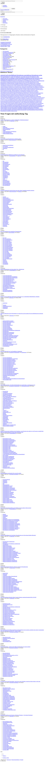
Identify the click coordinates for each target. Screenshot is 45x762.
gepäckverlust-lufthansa (7, 577)
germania (4, 305)
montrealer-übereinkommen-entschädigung (31, 107)
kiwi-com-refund (6, 252)
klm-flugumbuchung (6, 184)
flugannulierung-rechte (7, 438)
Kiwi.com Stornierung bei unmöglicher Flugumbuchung (10, 231)
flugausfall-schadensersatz (7, 291)
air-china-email (5, 742)
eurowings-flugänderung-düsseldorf (9, 360)
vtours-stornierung (6, 216)
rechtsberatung (5, 421)
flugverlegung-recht (6, 617)
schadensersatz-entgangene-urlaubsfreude (23, 87)
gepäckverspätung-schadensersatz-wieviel (22, 97)
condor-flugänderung (25, 102)
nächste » (4, 755)
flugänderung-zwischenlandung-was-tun (10, 521)
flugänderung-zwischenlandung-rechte (10, 522)
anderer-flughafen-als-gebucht (8, 128)
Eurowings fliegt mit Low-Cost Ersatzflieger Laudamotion (11, 351)
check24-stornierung (6, 198)
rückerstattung (5, 262)
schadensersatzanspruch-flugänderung (15, 80)
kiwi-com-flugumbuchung (7, 248)
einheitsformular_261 (7, 412)
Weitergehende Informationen (8, 65)
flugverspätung (36, 79)
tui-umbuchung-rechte (7, 695)
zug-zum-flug (5, 146)
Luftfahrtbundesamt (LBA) (5, 43)
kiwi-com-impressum (7, 256)
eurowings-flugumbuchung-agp (8, 371)
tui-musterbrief (5, 707)
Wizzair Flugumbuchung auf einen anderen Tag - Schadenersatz (12, 269)
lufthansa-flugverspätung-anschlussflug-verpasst (12, 553)
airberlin (4, 514)
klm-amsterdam (5, 162)
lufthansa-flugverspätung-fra (8, 549)
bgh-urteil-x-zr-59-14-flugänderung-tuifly (9, 98)
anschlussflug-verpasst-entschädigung (22, 96)
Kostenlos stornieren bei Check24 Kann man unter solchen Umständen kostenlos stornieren (17, 190)
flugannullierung (3, 110)
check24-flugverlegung (7, 212)
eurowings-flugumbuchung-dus (8, 372)
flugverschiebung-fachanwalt (8, 407)
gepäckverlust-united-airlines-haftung (10, 586)
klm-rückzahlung (6, 169)
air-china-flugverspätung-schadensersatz (10, 734)
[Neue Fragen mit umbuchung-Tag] (28, 114)
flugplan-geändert (6, 498)
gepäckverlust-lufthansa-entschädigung (10, 579)
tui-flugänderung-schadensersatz (9, 697)
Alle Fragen (5, 18)
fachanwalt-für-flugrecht (12, 92)
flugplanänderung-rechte (7, 486)
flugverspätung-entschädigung (6, 104)
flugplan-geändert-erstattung (8, 501)
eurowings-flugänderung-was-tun (19, 104)
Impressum (9, 759)
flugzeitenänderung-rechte (7, 76)
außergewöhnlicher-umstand (8, 320)
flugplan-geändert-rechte (7, 499)
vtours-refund (5, 220)
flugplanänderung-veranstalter (8, 492)
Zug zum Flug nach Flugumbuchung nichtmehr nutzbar (10, 138)
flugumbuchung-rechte (7, 338)
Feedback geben (6, 757)
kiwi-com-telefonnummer (7, 258)
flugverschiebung (4, 102)
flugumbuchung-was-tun (32, 108)
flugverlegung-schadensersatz (28, 85)
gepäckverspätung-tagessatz (20, 103)
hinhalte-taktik (5, 418)
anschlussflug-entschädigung (22, 108)
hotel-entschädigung (4, 106)
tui (3, 149)
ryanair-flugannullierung (30, 109)
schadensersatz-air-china (7, 724)
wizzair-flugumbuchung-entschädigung (10, 276)
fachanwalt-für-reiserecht (6, 79)
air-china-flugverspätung (7, 731)
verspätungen (5, 392)
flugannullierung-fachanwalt (8, 459)
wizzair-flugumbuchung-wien (8, 278)
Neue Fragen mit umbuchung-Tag (6, 71)
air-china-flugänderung (7, 726)
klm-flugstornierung (6, 164)
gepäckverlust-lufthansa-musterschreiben (10, 584)
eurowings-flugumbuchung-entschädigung (10, 373)
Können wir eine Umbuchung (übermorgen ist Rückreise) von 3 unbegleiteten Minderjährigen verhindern (19, 296)
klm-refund (5, 167)
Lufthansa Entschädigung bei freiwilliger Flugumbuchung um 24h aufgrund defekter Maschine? (18, 535)
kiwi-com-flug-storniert (7, 243)
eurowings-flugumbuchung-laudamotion (10, 368)
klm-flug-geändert (6, 180)
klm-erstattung (5, 168)
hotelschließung (6, 221)
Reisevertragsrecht (6, 57)
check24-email (5, 206)
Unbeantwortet (5, 19)
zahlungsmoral (5, 416)
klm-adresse (5, 171)
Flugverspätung (6, 54)
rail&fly (4, 130)
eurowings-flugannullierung (8, 463)
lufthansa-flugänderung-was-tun (9, 559)
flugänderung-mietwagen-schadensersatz (10, 674)
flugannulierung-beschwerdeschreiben (10, 445)
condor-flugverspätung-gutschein (36, 92)
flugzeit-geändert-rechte (9, 109)
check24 (4, 196)
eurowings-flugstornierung (8, 325)
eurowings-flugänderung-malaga (9, 359)
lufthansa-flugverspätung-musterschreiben (10, 555)
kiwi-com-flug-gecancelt (7, 244)
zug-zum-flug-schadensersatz (8, 147)
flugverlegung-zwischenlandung (9, 529)
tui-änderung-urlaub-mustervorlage (9, 709)
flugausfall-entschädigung (7, 290)
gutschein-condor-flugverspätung (7, 103)
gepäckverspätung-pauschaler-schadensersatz (8, 108)
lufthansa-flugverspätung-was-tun (9, 547)
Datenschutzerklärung (15, 759)
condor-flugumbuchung (7, 132)
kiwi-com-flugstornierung (7, 239)
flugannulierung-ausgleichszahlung (9, 440)
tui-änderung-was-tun (7, 702)
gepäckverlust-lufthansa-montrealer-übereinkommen (12, 581)
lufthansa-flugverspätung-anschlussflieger (10, 552)
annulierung (5, 482)
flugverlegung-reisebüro (7, 619)
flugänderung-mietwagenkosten (8, 671)
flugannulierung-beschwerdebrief (9, 444)
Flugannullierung (6, 55)
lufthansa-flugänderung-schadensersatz (10, 561)
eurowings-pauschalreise (7, 328)
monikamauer (23, 352)
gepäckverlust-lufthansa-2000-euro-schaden (11, 582)
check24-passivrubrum (7, 209)
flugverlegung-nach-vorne (7, 615)
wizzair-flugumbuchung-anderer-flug (9, 281)
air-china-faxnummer (7, 743)
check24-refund (6, 203)
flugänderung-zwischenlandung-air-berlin (10, 526)
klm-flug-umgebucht (6, 183)
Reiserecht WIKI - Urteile (5, 46)
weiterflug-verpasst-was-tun (12, 110)
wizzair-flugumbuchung (7, 275)
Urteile (4, 68)
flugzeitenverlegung (17, 79)
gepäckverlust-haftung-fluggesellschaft (10, 576)
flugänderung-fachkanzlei (35, 96)
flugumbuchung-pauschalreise (8, 333)
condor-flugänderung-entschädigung (9, 131)
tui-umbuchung (5, 693)
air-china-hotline (6, 745)
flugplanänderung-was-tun (8, 485)
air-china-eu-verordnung (7, 738)
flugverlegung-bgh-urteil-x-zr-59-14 (9, 609)
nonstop (4, 517)
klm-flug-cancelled (6, 174)
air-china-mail (5, 744)
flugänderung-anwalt (4, 84)
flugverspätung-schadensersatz (8, 456)
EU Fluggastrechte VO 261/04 (6, 44)
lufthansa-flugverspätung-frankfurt (9, 551)
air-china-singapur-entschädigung (9, 729)
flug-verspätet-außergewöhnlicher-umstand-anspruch (32, 89)
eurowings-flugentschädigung (6, 97)
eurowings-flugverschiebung (13, 106)
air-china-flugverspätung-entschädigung (10, 732)
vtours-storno (5, 215)
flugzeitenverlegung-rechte (28, 94)
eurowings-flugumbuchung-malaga (9, 369)
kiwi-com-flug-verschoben (8, 250)
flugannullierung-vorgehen (16, 94)
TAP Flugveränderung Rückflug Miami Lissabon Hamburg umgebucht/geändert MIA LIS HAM (18, 597)
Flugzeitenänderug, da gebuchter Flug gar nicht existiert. (10, 473)
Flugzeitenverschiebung (7, 56)
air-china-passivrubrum (7, 741)
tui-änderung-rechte (6, 703)
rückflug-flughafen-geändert (8, 133)
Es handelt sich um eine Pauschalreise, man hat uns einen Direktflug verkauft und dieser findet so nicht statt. (20, 681)
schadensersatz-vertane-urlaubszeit (14, 85)
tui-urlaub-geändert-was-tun (8, 701)
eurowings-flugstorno (7, 324)
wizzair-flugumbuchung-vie (8, 280)
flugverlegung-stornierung (7, 618)
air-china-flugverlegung (7, 727)
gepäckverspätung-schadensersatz (7, 87)
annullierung (5, 177)
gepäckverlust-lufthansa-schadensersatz (10, 580)
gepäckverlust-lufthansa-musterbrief (9, 583)
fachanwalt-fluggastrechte (39, 105)
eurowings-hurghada (6, 327)
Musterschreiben (6, 64)
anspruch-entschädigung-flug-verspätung (31, 83)
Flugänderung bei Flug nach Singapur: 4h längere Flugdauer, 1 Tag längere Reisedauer (16, 715)
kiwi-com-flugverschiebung (8, 247)
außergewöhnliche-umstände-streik (9, 424)
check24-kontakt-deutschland (8, 208)
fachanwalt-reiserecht (17, 82)
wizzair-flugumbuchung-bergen (8, 279)
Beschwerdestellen (6, 67)
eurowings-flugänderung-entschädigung (35, 103)
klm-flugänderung (6, 182)
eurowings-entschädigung (7, 329)
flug (3, 483)
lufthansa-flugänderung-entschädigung (10, 560)
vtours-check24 (5, 219)
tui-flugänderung (6, 694)
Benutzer (4, 21)
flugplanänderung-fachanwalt (8, 494)
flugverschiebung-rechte (12, 78)
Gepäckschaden (6, 63)
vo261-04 (4, 410)
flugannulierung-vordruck (7, 443)
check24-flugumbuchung (7, 211)
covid (4, 178)
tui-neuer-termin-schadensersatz (8, 704)
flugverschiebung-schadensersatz (25, 98)
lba (3, 409)
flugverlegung (5, 223)
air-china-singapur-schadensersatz (9, 730)
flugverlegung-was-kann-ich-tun (38, 97)
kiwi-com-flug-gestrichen (7, 245)
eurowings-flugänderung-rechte (31, 95)
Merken (3, 2)
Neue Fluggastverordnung (7, 53)
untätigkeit (5, 423)
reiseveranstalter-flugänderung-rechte (30, 82)
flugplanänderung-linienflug (8, 493)
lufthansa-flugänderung (7, 545)
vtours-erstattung (6, 217)
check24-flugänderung (7, 210)
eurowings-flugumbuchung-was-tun (9, 341)
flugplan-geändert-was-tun (8, 500)
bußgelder (5, 414)
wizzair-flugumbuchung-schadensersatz (10, 277)
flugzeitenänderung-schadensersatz (34, 101)
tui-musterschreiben (6, 706)
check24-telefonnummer (7, 204)
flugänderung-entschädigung (24, 75)
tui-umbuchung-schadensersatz (8, 696)
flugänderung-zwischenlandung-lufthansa (10, 528)
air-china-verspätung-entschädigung (9, 736)
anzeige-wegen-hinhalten (7, 422)
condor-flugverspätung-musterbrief (34, 106)
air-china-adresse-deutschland (8, 747)
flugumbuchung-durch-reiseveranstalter (10, 336)
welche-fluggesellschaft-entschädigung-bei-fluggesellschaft (14, 378)
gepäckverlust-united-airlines (8, 585)
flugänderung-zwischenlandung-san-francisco (11, 527)
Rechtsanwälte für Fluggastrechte (9, 59)
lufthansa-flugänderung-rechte (8, 558)
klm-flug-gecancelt (6, 173)
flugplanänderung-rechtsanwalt (8, 496)
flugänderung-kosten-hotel (8, 676)
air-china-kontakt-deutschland (8, 748)
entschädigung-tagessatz (7, 394)
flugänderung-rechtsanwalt (6, 83)
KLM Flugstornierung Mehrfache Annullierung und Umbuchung (12, 154)
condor (4, 126)
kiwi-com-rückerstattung (7, 254)
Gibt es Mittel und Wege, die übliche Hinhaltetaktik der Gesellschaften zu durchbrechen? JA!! (17, 384)
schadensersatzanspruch (7, 306)
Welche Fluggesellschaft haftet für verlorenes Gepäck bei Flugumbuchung (14, 566)
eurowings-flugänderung (14, 84)
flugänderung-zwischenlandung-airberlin (10, 525)
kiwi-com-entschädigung (7, 255)
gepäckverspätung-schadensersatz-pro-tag (33, 99)
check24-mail (5, 205)
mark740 (19, 155)
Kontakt (21, 759)
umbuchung (5, 127)
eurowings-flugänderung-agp (8, 365)
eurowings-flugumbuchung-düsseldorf (10, 370)
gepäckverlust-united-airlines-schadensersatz (11, 588)
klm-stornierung (6, 165)
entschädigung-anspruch (27, 79)
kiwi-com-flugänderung (7, 246)
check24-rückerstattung (7, 214)
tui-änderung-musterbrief (7, 708)
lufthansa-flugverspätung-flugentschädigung (11, 557)
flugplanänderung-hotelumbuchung (9, 497)
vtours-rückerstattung (7, 218)
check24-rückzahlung (7, 201)
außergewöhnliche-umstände (8, 425)
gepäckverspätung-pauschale (13, 95)
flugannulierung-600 (6, 446)
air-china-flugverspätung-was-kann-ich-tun (11, 740)
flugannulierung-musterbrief (8, 442)
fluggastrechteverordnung (7, 415)
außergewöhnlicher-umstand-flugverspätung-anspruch (23, 90)
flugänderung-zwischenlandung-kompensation (11, 523)
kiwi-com (4, 237)
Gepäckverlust (5, 62)
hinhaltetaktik (5, 417)
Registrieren (5, 6)
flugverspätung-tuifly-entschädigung (9, 396)
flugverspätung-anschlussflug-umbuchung (10, 335)
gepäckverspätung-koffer (19, 99)
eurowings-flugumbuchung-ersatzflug (10, 374)
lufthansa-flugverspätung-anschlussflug (10, 554)
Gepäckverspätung (6, 61)
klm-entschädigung (6, 185)
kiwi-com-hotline (6, 257)
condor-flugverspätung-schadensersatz (27, 105)
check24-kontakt (6, 207)
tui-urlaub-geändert (6, 700)
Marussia (20, 191)
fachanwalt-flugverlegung (7, 620)
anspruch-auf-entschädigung (8, 75)
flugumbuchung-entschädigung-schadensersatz (23, 91)
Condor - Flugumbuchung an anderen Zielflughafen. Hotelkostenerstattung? (14, 119)
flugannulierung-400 (6, 448)
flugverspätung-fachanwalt (25, 88)
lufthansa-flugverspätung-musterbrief (9, 556)
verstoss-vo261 (5, 411)
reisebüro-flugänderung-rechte (26, 84)
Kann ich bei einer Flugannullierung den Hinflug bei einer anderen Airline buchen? (15, 507)
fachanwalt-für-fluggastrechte (14, 102)
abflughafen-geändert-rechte (36, 102)
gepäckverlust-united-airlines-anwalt (9, 590)
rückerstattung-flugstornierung (8, 285)
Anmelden (5, 5)
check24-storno (5, 197)
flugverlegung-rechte (37, 78)
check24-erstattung (6, 202)
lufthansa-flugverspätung (7, 546)
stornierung (5, 225)
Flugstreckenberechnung (7, 69)
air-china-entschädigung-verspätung (9, 735)
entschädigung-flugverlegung (8, 398)
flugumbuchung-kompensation (8, 332)
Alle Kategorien (6, 51)
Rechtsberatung (6, 60)
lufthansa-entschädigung (23, 106)
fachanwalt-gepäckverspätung (6, 101)
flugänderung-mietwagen (7, 673)
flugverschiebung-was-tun (36, 88)
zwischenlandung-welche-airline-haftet (10, 453)
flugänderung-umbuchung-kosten (9, 675)
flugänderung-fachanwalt (5, 89)
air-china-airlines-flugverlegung (8, 725)
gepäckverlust (5, 573)
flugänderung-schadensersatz (25, 78)
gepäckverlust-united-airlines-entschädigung (11, 587)
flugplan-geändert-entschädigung (9, 502)
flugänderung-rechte (37, 75)
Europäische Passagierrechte (5, 42)
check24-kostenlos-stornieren (8, 199)
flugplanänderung (6, 484)
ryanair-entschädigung (9, 99)
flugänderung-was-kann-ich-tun (22, 76)
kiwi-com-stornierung (7, 238)
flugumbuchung (6, 331)
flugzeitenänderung (38, 85)
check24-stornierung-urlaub (8, 213)
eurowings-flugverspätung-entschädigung (15, 107)
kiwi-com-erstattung (6, 253)
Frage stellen (5, 22)
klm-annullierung (6, 172)
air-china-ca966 (6, 749)
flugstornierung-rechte (16, 89)
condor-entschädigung (8, 105)
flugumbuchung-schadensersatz (13, 88)
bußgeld (4, 413)
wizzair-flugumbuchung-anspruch (9, 282)
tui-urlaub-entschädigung (7, 705)
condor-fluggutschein (16, 105)
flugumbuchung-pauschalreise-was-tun (10, 343)
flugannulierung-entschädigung (7, 96)
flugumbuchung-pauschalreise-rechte (9, 337)
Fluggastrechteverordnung (5, 45)
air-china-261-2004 (6, 737)
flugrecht (4, 259)
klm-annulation (5, 166)
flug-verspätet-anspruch (18, 83)
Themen (4, 20)
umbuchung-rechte (6, 377)
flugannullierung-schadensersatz (9, 458)
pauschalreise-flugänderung (6, 82)
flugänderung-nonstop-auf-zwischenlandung (11, 519)
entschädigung (3, 80)
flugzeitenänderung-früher (6, 90)
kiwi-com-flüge (5, 251)
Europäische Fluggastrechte (8, 52)
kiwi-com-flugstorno (6, 240)
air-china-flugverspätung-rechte (8, 739)
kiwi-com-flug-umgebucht (7, 249)
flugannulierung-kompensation (8, 441)
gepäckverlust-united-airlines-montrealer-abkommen (12, 589)
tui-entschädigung (6, 346)
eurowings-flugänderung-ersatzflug (9, 363)
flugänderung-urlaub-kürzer (23, 92)
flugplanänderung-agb (7, 491)
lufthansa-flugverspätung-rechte (8, 548)
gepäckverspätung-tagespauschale (20, 109)
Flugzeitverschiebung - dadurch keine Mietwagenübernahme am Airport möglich (15, 646)
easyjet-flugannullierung (7, 460)
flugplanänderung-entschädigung (9, 487)
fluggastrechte (5, 391)
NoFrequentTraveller (25, 386)
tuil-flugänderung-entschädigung (9, 699)
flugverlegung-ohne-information (20, 101)
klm (3, 161)
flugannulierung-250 (6, 449)
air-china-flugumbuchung (7, 728)
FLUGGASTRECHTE (4, 9)
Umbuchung (5, 58)
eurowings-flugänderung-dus (8, 366)
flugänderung (22, 95)
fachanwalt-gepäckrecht (5, 94)
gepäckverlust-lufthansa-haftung (9, 578)
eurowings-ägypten (6, 326)
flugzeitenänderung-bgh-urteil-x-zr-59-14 (10, 655)
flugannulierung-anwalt (7, 450)
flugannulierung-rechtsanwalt (8, 451)
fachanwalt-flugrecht (39, 109)
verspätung (5, 575)
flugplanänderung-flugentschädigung (9, 490)
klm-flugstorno (5, 163)
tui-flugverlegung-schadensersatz (9, 698)
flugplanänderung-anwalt (7, 495)
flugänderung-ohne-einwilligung (9, 375)
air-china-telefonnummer (7, 746)
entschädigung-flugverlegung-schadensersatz (34, 80)
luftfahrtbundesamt (6, 408)
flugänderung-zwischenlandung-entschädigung (11, 524)
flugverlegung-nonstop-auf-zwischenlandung (11, 520)
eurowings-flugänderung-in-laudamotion (10, 358)
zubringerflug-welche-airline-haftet (9, 452)
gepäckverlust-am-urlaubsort (8, 592)
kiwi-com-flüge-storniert (7, 241)
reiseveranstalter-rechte (7, 379)
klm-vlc (4, 170)
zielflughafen (5, 308)
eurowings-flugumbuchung (31, 104)
